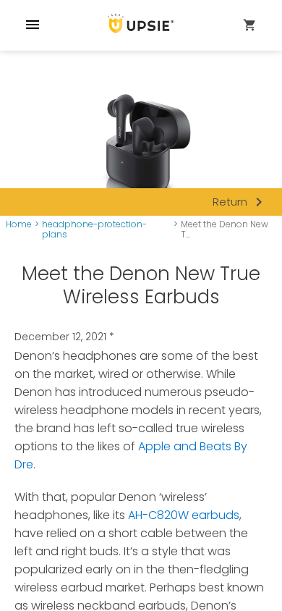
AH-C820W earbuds (183, 515)
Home (19, 224)
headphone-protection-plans (94, 229)
